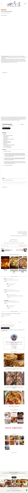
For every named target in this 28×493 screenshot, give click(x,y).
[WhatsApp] (18, 241)
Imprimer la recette (6, 128)
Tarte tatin (5, 269)
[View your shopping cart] (25, 3)
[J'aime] (10, 241)
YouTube (15, 348)
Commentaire (2, 316)
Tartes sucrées (3, 9)
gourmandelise (5, 289)
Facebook (11, 348)
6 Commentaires (7, 13)
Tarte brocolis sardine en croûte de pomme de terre (14, 270)
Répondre (5, 281)
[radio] (22, 234)
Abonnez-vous (14, 477)
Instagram (12, 348)
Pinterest (14, 348)
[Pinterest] (16, 241)
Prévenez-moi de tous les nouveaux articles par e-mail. (7, 326)
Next (27, 262)
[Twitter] (14, 241)
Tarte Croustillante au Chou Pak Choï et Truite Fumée (23, 270)
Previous (1, 262)
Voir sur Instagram (14, 452)
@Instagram (2, 481)
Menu (26, 3)
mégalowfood (9, 57)
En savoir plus (14, 346)
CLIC (17, 57)
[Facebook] (12, 241)
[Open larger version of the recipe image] (22, 127)
